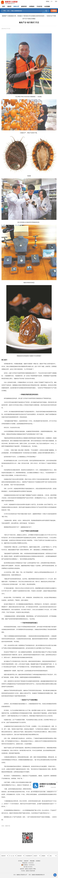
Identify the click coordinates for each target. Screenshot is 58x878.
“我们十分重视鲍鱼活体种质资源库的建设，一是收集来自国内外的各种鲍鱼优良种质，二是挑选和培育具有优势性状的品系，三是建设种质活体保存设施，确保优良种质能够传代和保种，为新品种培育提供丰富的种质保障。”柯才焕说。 (29, 638)
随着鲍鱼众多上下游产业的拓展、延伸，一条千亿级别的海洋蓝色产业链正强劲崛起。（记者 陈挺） (29, 818)
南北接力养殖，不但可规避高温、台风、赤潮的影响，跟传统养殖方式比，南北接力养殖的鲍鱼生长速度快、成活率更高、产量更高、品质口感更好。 (29, 599)
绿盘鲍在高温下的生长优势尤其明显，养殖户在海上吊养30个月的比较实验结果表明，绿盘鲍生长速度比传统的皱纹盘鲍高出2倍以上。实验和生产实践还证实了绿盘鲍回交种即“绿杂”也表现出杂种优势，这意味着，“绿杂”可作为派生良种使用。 (29, 482)
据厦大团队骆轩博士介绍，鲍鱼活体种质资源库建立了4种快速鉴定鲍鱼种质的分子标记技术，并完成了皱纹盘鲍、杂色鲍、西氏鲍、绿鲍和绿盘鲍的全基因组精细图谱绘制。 (29, 676)
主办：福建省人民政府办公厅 (20, 874)
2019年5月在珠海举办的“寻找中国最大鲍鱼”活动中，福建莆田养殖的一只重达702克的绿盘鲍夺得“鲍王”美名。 (29, 515)
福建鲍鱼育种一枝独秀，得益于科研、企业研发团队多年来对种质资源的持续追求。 (25, 670)
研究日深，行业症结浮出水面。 (11, 427)
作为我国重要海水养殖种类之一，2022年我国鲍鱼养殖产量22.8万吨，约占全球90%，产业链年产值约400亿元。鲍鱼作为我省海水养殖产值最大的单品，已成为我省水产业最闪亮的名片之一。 (29, 812)
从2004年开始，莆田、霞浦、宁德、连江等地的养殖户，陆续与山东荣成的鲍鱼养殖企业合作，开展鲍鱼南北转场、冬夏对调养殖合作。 (29, 574)
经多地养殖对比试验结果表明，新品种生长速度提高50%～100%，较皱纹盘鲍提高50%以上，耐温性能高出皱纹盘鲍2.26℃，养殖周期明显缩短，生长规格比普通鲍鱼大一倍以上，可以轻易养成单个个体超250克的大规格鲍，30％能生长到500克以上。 (29, 472)
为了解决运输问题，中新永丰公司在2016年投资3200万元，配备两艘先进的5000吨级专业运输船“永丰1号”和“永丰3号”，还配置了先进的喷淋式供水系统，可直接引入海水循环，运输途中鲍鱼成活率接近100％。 (29, 591)
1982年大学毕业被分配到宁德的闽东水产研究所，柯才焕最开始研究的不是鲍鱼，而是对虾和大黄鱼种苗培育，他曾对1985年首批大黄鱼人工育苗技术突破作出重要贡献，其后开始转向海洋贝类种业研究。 (29, 405)
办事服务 (31, 6)
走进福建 (47, 6)
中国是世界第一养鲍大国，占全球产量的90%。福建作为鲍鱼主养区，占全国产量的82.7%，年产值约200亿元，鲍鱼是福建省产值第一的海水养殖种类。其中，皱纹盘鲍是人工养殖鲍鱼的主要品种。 (29, 548)
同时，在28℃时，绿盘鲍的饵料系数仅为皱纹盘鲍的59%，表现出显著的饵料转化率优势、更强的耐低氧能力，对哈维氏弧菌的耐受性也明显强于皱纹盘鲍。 (29, 490)
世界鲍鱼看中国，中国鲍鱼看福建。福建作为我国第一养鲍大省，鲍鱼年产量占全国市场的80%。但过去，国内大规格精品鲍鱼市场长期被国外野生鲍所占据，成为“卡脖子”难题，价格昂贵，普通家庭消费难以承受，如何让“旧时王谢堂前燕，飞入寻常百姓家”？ (29, 366)
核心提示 (4, 360)
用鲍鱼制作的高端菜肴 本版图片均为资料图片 (29, 356)
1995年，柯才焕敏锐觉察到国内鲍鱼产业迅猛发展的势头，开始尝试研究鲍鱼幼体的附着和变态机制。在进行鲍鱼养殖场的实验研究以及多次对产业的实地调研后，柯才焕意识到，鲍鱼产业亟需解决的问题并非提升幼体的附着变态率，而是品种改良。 (29, 414)
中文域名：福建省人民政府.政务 (28, 870)
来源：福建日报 (6, 825)
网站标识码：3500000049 (28, 862)
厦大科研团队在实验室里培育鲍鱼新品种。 (29, 222)
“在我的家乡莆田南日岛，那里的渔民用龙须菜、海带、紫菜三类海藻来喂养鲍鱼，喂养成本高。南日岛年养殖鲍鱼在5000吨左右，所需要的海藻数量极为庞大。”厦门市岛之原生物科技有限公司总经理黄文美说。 (29, 759)
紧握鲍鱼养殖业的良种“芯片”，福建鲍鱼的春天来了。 (17, 527)
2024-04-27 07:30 (6, 28)
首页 (3, 6)
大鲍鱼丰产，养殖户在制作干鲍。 (29, 132)
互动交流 (39, 6)
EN (51, 1)
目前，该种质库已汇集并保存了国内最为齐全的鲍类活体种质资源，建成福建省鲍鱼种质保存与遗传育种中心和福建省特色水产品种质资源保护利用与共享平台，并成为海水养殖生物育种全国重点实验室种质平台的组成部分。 (29, 683)
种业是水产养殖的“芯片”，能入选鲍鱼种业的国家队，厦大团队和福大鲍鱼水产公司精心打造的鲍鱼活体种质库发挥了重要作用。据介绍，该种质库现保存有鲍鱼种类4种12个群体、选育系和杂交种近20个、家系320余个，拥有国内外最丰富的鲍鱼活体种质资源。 (29, 654)
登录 (56, 1)
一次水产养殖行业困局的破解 (29, 531)
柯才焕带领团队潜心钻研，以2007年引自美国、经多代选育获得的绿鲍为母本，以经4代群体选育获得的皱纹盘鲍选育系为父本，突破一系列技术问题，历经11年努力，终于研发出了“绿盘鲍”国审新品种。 (29, 463)
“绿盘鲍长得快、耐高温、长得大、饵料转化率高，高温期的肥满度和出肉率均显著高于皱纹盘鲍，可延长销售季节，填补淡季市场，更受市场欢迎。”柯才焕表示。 (29, 522)
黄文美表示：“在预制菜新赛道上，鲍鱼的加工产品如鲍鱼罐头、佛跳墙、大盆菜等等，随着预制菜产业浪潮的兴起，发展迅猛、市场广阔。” (29, 777)
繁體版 (47, 1)
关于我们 (20, 860)
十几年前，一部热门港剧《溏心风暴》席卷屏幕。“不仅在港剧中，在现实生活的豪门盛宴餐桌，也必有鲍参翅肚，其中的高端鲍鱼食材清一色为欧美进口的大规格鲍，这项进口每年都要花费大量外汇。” (29, 451)
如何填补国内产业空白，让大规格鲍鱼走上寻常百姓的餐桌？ (19, 456)
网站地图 (32, 860)
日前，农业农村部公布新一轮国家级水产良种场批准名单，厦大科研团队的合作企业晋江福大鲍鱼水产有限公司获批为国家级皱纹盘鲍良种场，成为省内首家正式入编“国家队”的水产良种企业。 (29, 647)
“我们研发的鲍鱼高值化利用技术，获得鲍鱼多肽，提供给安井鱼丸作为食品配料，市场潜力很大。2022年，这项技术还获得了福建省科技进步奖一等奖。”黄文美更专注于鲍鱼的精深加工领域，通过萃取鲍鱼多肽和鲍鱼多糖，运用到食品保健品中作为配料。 (29, 769)
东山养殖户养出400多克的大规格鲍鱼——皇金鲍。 (29, 96)
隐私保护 (26, 860)
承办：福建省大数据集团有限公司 (37, 874)
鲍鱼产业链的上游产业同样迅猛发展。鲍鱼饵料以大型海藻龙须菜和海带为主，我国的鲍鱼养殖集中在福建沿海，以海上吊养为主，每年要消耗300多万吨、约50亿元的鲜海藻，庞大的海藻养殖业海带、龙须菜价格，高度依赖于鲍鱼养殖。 (29, 750)
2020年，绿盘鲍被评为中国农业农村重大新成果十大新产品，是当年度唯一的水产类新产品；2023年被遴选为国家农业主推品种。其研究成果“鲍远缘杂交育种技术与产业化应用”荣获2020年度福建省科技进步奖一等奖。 (29, 507)
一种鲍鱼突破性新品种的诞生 (29, 394)
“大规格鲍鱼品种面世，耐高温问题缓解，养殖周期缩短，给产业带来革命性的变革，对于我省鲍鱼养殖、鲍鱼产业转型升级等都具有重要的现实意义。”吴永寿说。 (29, 618)
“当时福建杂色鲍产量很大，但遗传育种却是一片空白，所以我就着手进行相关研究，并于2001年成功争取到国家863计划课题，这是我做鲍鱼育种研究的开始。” (29, 422)
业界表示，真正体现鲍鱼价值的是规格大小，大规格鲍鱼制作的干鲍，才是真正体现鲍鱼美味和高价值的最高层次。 (29, 705)
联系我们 (38, 860)
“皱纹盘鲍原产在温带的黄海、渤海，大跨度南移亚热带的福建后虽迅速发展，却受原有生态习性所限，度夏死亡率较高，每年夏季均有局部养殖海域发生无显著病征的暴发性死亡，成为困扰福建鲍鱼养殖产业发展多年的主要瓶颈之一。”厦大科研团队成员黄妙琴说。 (29, 556)
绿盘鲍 (29, 175)
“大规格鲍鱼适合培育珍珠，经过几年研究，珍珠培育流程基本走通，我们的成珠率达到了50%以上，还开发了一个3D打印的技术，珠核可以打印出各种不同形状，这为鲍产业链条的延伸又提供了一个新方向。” (29, 803)
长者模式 (53, 10)
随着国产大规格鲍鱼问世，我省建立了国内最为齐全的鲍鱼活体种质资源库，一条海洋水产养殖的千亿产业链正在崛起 (29, 17)
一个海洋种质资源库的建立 (29, 623)
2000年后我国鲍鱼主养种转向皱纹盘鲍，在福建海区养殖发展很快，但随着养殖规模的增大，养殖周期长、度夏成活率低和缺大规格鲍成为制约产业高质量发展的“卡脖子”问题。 (29, 433)
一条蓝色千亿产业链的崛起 (29, 700)
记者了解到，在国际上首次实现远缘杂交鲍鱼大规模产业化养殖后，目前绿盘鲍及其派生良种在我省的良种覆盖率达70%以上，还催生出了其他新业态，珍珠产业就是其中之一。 (29, 784)
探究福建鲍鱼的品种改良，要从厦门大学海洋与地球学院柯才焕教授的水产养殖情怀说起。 (27, 398)
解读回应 (24, 6)
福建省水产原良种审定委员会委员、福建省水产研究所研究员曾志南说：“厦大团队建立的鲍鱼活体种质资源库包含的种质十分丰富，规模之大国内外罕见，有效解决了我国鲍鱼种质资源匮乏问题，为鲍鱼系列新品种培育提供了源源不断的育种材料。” (29, 693)
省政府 (9, 6)
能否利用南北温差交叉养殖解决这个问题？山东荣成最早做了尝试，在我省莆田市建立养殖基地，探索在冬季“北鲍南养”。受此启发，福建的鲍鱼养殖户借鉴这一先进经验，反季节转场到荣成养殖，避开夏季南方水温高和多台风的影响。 (29, 565)
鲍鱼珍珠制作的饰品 (29, 282)
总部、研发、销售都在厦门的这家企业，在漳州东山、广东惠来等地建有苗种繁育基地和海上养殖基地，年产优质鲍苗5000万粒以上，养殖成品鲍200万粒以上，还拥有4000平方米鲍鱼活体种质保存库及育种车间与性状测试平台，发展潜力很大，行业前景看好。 (29, 741)
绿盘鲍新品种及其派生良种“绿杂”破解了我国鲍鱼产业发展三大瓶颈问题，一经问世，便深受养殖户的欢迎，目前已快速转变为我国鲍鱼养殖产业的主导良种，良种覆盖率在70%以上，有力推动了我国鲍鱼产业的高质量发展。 (29, 498)
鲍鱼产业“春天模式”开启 (29, 22)
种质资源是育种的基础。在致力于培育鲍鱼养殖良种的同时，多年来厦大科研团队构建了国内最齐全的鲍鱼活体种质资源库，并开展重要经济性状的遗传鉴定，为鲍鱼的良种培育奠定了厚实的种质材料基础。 (29, 629)
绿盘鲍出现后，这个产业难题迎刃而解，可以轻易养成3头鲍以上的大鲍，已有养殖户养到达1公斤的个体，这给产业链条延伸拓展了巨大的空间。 (29, 721)
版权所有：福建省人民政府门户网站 (28, 868)
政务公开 (16, 6)
